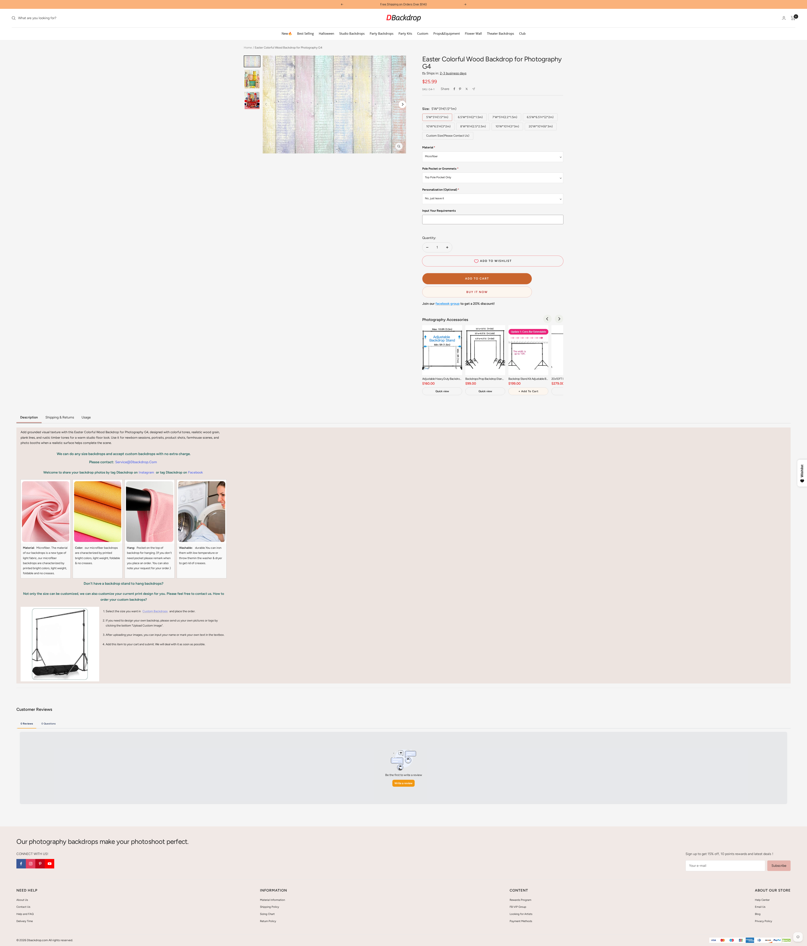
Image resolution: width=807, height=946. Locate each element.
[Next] (402, 104)
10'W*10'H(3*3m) (507, 126)
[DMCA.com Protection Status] (786, 940)
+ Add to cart (528, 391)
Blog (758, 914)
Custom (422, 33)
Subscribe (778, 866)
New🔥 (287, 33)
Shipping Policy (269, 906)
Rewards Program (520, 899)
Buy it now (477, 292)
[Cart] (793, 18)
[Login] (784, 18)
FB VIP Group (518, 906)
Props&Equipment (446, 33)
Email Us (760, 906)
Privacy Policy (763, 921)
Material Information (272, 899)
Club (522, 33)
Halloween (326, 33)
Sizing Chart (267, 914)
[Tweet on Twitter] (466, 88)
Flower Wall (473, 33)
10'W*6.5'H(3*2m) (438, 126)
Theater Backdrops (500, 33)
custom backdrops (155, 611)
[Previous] (547, 319)
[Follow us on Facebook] (21, 863)
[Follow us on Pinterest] (40, 863)
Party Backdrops (381, 33)
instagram (146, 472)
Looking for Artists (521, 914)
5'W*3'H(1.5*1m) (437, 117)
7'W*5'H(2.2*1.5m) (504, 117)
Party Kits (405, 33)
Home (248, 47)
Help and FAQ (25, 914)
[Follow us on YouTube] (49, 863)
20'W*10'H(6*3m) (541, 126)
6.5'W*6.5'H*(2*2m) (540, 117)
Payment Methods (521, 921)
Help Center (762, 899)
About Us (22, 899)
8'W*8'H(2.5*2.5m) (473, 126)
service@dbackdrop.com (136, 462)
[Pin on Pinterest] (460, 88)
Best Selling (305, 33)
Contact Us (23, 906)
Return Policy (268, 921)
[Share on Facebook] (454, 88)
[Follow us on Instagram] (30, 863)
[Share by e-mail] (473, 89)
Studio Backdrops (352, 33)
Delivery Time (24, 921)
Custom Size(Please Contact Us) (447, 135)
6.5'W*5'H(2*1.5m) (470, 117)
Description (29, 417)
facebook (195, 472)
